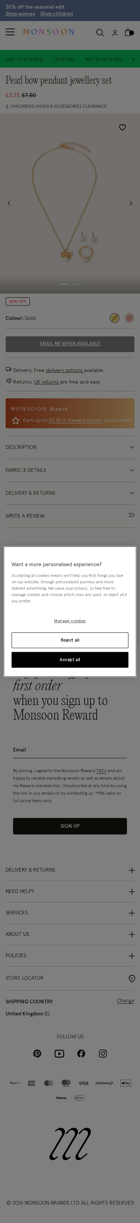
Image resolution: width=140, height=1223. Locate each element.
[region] (69, 611)
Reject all (70, 640)
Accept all (70, 659)
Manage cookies (70, 621)
